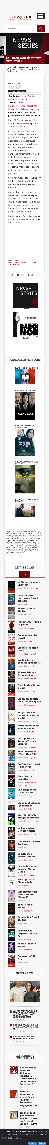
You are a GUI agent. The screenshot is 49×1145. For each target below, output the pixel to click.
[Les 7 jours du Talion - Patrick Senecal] (11, 742)
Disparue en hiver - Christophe (25, 426)
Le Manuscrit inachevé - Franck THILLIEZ (28, 598)
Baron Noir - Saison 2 (26, 368)
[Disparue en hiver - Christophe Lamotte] (25, 442)
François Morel (26, 106)
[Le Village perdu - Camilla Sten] (11, 794)
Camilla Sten (29, 796)
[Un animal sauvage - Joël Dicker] (11, 806)
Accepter (32, 1143)
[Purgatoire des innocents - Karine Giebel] (11, 716)
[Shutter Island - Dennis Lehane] (11, 676)
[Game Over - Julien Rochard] (11, 845)
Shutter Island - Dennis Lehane (27, 674)
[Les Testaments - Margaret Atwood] (11, 819)
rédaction (27, 549)
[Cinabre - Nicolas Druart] (11, 651)
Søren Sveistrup (24, 785)
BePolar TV (24, 973)
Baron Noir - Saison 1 (26, 390)
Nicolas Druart (30, 654)
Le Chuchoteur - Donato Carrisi (27, 829)
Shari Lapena (29, 705)
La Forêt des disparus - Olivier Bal (28, 933)
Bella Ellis (28, 900)
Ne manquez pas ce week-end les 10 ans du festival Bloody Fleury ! (28, 1118)
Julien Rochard (30, 847)
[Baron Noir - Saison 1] (25, 405)
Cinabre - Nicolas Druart (28, 649)
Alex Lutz (35, 109)
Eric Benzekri (24, 99)
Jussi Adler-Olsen (31, 666)
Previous (25, 1003)
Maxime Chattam (31, 588)
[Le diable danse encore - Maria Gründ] (11, 870)
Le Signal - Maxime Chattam (29, 583)
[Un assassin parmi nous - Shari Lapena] (11, 703)
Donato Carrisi (30, 834)
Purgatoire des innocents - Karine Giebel (28, 715)
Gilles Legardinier (31, 757)
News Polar (24, 67)
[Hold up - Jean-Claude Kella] (11, 883)
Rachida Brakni (22, 109)
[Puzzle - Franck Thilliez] (11, 613)
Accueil (13, 67)
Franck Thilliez (29, 604)
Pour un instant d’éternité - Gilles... (29, 753)
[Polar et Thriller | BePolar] (20, 17)
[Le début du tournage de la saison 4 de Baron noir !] (25, 509)
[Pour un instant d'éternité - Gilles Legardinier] (11, 755)
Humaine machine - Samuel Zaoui (29, 727)
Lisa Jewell (28, 641)
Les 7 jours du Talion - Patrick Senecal (27, 741)
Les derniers (24, 1057)
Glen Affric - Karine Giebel (29, 686)
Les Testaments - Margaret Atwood (28, 816)
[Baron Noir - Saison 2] (25, 376)
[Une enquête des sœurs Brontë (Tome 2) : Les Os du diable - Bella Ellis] (11, 895)
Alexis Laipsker (30, 628)
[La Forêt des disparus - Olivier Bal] (11, 934)
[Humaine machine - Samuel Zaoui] (11, 729)
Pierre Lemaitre (31, 782)
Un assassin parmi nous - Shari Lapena (29, 700)
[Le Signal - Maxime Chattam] (11, 586)
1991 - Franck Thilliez (25, 906)
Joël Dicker (28, 809)
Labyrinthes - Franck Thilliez (26, 855)
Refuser (42, 1143)
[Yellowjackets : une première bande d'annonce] (25, 479)
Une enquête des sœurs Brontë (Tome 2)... (27, 894)
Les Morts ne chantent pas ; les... (29, 661)
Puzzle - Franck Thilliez (26, 610)
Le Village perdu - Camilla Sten (28, 791)
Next (25, 1047)
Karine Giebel (29, 691)
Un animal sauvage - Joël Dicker (29, 804)
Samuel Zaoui (30, 732)
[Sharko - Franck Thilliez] (11, 947)
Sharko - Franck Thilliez (27, 945)
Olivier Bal (28, 939)
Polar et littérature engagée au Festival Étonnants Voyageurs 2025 (29, 1098)
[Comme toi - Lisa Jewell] (11, 639)
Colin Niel (28, 962)
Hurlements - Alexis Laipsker (29, 623)
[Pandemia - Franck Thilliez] (11, 921)
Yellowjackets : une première (26, 463)
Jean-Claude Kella (31, 885)
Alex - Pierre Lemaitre (25, 778)
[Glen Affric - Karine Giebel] (11, 689)
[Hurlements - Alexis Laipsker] (11, 626)
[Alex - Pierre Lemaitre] (11, 780)
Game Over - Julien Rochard (29, 843)
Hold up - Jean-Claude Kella (26, 881)
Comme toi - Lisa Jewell (28, 636)
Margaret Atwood (31, 821)
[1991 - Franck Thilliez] (11, 908)
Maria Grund (29, 875)
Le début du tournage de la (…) (27, 500)
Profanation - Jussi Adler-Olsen (29, 765)
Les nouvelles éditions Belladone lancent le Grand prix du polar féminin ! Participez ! (28, 1076)
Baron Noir (24, 123)
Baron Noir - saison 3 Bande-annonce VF (22, 263)
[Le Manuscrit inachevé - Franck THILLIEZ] (11, 599)
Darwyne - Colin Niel (27, 957)
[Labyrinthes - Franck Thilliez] (11, 857)
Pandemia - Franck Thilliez (29, 918)
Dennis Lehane (30, 678)
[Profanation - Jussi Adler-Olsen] (11, 768)
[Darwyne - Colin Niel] (11, 960)
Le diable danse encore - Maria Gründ (27, 869)
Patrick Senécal (30, 747)
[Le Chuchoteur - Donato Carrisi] (11, 832)
